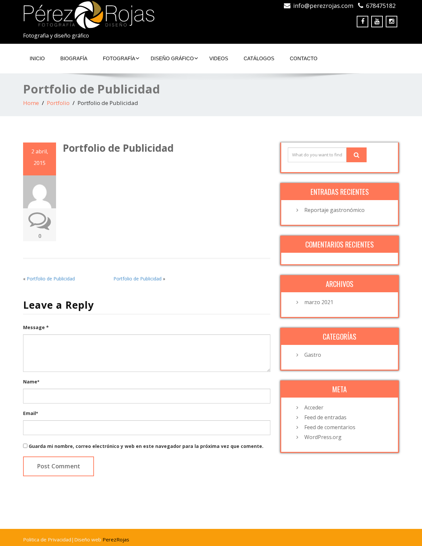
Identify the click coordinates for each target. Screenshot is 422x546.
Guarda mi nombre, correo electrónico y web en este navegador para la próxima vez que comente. (146, 446)
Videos (218, 58)
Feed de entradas (325, 417)
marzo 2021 (318, 302)
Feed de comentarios (329, 427)
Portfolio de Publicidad (51, 278)
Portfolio (58, 103)
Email (30, 413)
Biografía (73, 58)
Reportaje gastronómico (334, 210)
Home (31, 103)
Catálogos (259, 58)
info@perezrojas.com (323, 6)
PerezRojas (116, 539)
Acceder (313, 407)
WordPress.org (323, 437)
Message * (36, 327)
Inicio (37, 58)
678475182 (381, 6)
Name (31, 381)
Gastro (312, 354)
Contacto (303, 58)
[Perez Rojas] (114, 15)
